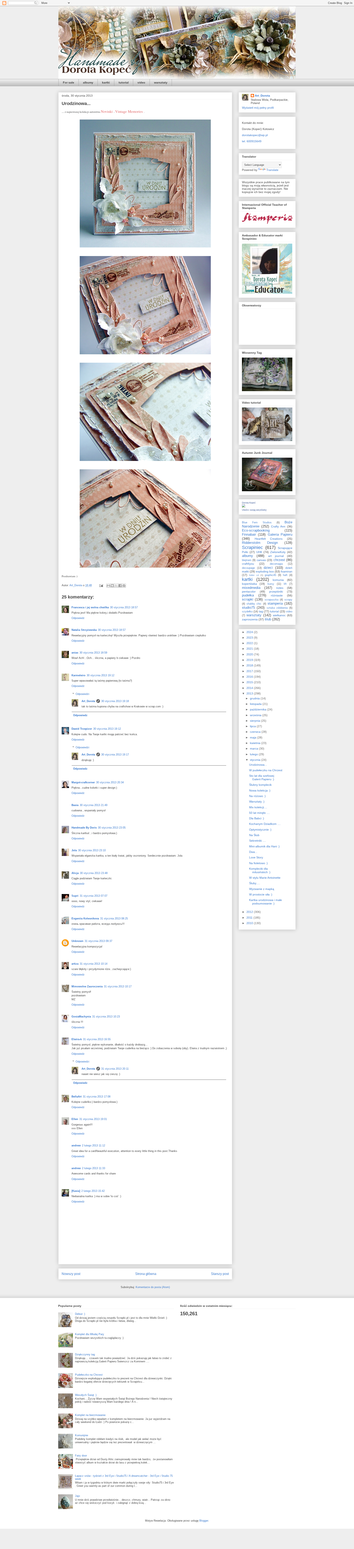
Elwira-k (76, 1039)
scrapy (288, 599)
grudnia (255, 698)
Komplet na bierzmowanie (90, 1415)
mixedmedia (251, 588)
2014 (250, 688)
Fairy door (81, 1455)
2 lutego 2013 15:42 (93, 1190)
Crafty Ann (278, 526)
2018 (250, 665)
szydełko (247, 611)
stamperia (275, 603)
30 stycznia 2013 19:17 (115, 754)
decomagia (276, 563)
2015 (250, 682)
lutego (254, 754)
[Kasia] (75, 1190)
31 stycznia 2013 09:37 (98, 941)
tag (261, 611)
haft (285, 575)
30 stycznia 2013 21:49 (93, 805)
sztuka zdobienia (277, 607)
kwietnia (255, 743)
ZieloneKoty (278, 552)
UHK (259, 552)
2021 (250, 648)
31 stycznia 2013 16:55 (97, 1039)
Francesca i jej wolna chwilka (90, 607)
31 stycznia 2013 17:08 (96, 1096)
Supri (74, 895)
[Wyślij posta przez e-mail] (101, 585)
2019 (250, 660)
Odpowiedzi (82, 693)
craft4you (248, 563)
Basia (74, 805)
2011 (249, 917)
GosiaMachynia (81, 1016)
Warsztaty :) (256, 801)
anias (74, 652)
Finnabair (249, 534)
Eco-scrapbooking (256, 530)
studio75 (248, 608)
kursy (271, 584)
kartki (106, 82)
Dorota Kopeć (249, 502)
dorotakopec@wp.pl (255, 135)
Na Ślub (254, 835)
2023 (250, 637)
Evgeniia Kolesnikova (85, 918)
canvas (261, 560)
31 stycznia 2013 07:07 (93, 895)
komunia (278, 579)
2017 (250, 671)
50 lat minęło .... (259, 812)
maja (253, 737)
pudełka (248, 595)
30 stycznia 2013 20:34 (110, 782)
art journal (276, 556)
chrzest (279, 560)
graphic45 (270, 575)
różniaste (277, 595)
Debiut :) (80, 1313)
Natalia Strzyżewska (84, 629)
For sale (68, 82)
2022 (250, 643)
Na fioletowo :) (258, 863)
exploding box (265, 571)
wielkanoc (279, 615)
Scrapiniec (252, 547)
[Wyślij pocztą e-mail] (108, 586)
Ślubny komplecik (260, 784)
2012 (250, 911)
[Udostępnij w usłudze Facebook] (120, 586)
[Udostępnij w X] (116, 586)
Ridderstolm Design (260, 543)
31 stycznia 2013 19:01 (93, 1119)
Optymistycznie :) (260, 829)
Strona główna (145, 1274)
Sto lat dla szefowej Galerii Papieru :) (261, 777)
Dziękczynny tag (85, 1354)
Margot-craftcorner (83, 782)
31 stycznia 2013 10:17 (118, 986)
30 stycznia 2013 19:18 (115, 701)
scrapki (247, 599)
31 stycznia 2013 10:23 (106, 1016)
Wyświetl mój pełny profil (258, 107)
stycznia (255, 759)
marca (254, 748)
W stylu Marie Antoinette (264, 877)
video (141, 82)
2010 (250, 923)
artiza (74, 963)
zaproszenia (250, 619)
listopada (256, 704)
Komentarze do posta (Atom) (153, 1287)
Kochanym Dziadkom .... (265, 823)
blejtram (246, 560)
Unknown (77, 941)
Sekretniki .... (257, 840)
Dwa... (253, 852)
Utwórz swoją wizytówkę (254, 510)
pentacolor (249, 591)
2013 (250, 693)
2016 (250, 676)
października (258, 709)
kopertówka (249, 583)
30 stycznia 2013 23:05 (112, 827)
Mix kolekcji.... (258, 807)
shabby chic (253, 603)
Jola (74, 850)
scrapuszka (271, 599)
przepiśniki (276, 591)
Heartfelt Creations (269, 538)
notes (279, 587)
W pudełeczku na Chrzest (265, 770)
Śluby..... (254, 883)
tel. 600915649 (251, 141)
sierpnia (255, 720)
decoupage (248, 568)
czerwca (255, 731)
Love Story (256, 857)
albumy (88, 82)
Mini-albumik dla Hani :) (264, 846)
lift (285, 584)
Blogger (203, 1520)
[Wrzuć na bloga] (112, 586)
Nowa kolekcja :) (259, 790)
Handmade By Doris (84, 827)
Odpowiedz (78, 618)
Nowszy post (71, 1274)
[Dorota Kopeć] (243, 506)
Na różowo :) (257, 796)
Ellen (74, 1119)
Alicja (75, 873)
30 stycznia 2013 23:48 (94, 873)
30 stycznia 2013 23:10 (92, 850)
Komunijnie (81, 1435)
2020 (250, 654)
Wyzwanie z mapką (261, 889)
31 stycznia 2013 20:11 (115, 1068)
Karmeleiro (78, 675)
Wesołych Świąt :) (85, 1395)
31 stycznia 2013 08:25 (114, 918)
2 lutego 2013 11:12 (93, 1145)
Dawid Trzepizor (81, 728)
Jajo (77, 1495)
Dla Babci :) (256, 818)
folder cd (254, 575)
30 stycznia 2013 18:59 (93, 652)
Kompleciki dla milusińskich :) (259, 870)
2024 (250, 632)
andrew (76, 1145)
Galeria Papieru (280, 534)
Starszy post (220, 1274)
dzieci (268, 568)
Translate (272, 170)
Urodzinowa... (258, 764)
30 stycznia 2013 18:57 (124, 607)
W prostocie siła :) (260, 894)
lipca (253, 726)
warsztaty (160, 82)
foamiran (286, 571)
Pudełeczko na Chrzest (89, 1374)
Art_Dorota (88, 701)
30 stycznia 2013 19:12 (100, 675)
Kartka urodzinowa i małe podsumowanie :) (265, 901)
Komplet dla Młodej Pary (89, 1334)
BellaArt (76, 1096)
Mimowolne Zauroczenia (87, 986)
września (256, 715)
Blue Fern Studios (257, 522)
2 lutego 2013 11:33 (93, 1168)
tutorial (124, 82)
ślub (268, 619)
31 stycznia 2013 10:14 (93, 963)
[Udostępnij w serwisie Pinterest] (124, 586)
